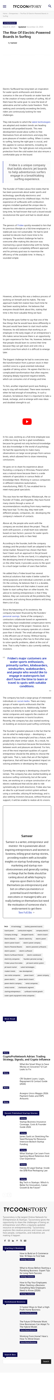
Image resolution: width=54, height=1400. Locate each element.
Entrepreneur (13, 13)
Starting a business (27, 1259)
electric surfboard (25, 951)
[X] (21, 1241)
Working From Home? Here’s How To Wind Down (34, 1337)
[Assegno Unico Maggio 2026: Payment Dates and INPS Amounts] (10, 1098)
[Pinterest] (17, 1241)
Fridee (21, 225)
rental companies (31, 983)
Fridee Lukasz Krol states (13, 963)
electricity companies (12, 959)
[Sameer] (5, 43)
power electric (10, 979)
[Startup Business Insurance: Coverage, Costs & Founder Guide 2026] (10, 1123)
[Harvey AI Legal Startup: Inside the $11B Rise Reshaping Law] (10, 1170)
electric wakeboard (34, 955)
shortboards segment (26, 987)
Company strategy (11, 935)
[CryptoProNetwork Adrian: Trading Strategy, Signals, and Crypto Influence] (27, 1037)
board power (9, 931)
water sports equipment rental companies (19, 996)
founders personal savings (33, 959)
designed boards (27, 935)
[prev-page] (4, 1195)
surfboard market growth (33, 992)
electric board (43, 935)
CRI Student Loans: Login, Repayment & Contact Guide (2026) (33, 1081)
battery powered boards (33, 926)
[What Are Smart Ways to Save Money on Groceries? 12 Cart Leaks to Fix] (10, 1069)
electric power (41, 939)
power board (29, 975)
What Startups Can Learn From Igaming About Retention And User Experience (34, 1156)
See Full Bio (25, 912)
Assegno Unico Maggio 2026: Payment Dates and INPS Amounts (34, 1096)
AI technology (16, 926)
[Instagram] (9, 1241)
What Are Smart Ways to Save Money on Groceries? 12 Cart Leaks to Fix (34, 1067)
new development (25, 971)
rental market (9, 987)
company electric (42, 931)
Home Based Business (28, 1313)
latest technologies (41, 122)
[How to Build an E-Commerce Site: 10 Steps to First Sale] (10, 1258)
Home (5, 13)
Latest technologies (27, 967)
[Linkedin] (13, 1241)
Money (6, 1053)
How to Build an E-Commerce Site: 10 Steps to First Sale (34, 1254)
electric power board (12, 943)
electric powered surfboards (36, 947)
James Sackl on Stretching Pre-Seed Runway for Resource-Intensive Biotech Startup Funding (34, 1140)
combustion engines (25, 931)
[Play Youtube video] (27, 421)
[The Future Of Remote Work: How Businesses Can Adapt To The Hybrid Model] (10, 1327)
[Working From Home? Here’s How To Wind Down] (10, 1341)
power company (43, 975)
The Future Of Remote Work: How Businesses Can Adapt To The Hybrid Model (34, 1324)
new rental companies (12, 975)
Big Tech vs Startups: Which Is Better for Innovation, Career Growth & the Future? (34, 1185)
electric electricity (25, 939)
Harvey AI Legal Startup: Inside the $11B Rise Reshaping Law (35, 1169)
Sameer (14, 43)
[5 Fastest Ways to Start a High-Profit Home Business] (10, 1312)
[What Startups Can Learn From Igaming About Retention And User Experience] (10, 1155)
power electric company (13, 983)
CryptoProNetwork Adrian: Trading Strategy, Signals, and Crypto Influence (26, 1058)
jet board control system (35, 963)
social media (23, 701)
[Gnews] (25, 1241)
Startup (23, 1118)
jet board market (11, 967)
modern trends (10, 971)
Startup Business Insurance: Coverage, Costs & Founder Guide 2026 (33, 1124)
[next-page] (9, 1195)
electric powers (10, 951)
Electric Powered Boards (13, 947)
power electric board (26, 979)
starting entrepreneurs (12, 992)
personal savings (11, 616)
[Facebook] (5, 1241)
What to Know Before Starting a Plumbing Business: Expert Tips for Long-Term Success (35, 1270)
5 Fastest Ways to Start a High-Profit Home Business (35, 1308)
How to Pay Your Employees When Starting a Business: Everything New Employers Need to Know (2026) (33, 1286)
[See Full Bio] (34, 912)
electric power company (31, 943)
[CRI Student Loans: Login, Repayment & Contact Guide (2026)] (10, 1084)
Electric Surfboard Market (14, 955)
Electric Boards (10, 939)
